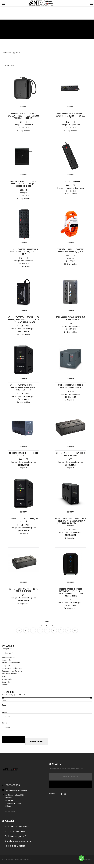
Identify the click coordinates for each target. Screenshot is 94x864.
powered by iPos (86, 859)
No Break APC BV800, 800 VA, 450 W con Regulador (70, 454)
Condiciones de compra (18, 841)
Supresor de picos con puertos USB (70, 181)
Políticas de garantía (16, 836)
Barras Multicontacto (11, 663)
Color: (4, 723)
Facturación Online (15, 831)
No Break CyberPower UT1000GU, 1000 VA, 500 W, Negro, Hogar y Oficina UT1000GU (23, 388)
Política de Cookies (15, 845)
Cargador (6, 665)
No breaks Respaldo (10, 674)
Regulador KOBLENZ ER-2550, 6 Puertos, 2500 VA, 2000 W (70, 386)
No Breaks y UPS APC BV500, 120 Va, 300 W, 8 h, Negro (23, 590)
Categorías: (7, 649)
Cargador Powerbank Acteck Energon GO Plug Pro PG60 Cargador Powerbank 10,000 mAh (23, 116)
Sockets (5, 685)
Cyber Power (23, 326)
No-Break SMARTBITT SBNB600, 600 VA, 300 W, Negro (23, 454)
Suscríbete (70, 784)
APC (70, 459)
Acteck (23, 122)
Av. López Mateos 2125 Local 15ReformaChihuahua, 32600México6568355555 (15, 803)
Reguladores (7, 682)
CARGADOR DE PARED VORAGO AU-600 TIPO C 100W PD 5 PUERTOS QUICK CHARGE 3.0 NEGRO (23, 184)
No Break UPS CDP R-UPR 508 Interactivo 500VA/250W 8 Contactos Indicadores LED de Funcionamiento (70, 592)
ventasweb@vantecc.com (17, 790)
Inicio (41, 32)
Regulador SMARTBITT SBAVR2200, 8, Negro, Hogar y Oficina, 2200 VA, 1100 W (23, 252)
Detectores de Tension (12, 671)
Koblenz (70, 391)
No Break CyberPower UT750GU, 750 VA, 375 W (23, 520)
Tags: (4, 700)
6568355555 (13, 785)
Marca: (5, 712)
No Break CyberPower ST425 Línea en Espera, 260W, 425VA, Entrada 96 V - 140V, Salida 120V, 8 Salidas (23, 320)
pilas (4, 676)
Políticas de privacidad (17, 826)
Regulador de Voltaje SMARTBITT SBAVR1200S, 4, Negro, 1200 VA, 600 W (70, 116)
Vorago (23, 190)
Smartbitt (70, 122)
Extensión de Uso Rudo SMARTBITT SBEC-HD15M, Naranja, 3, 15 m (70, 250)
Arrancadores (7, 660)
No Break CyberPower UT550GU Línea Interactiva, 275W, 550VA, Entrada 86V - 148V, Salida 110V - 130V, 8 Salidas (70, 522)
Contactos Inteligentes (12, 668)
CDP (70, 323)
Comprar (23, 107)
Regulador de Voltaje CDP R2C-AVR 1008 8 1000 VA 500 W (70, 318)
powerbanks (7, 679)
